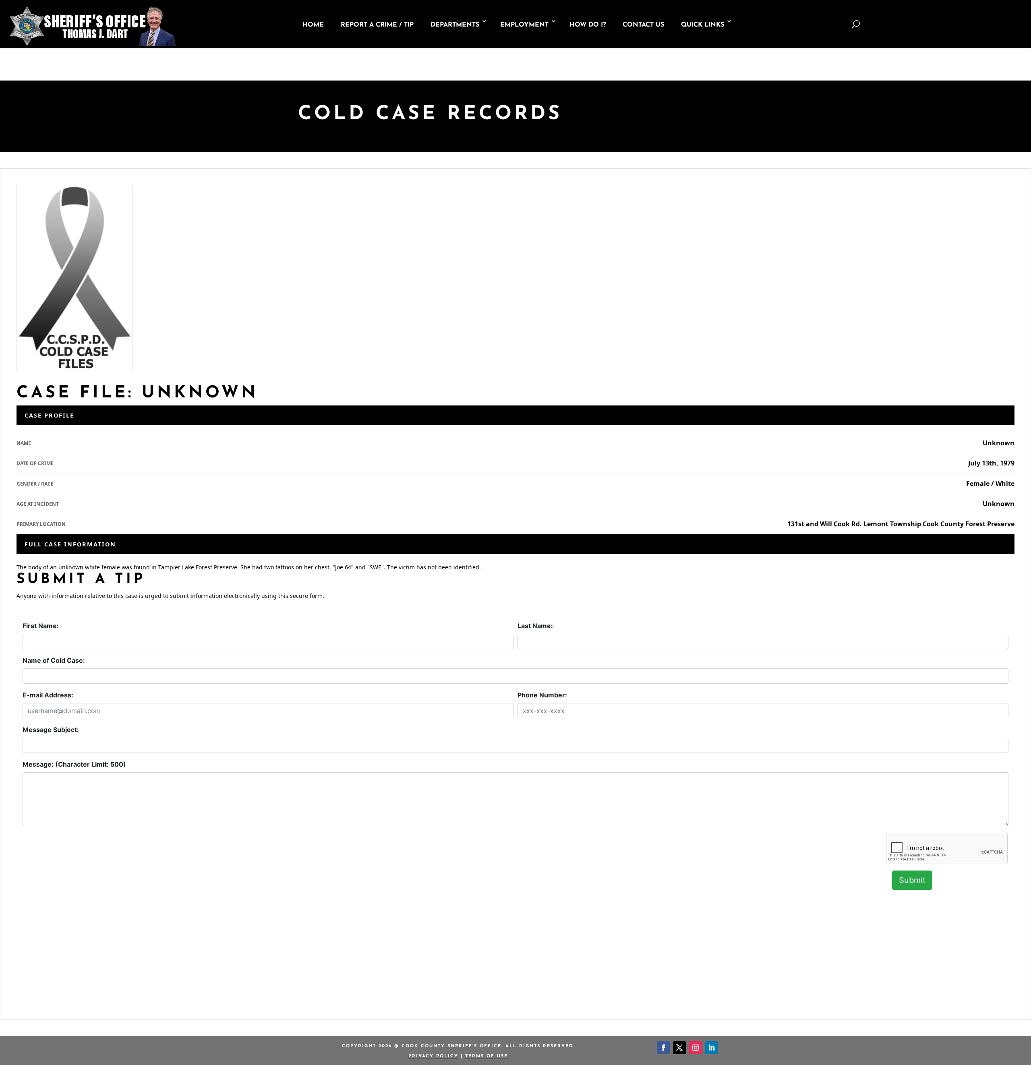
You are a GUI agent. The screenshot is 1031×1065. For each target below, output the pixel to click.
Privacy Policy (433, 1056)
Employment (524, 25)
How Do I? (587, 25)
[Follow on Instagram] (695, 1047)
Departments (455, 25)
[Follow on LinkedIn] (711, 1047)
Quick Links (702, 25)
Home (313, 25)
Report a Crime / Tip (377, 25)
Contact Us (643, 25)
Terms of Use (486, 1056)
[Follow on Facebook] (663, 1047)
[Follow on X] (679, 1047)
